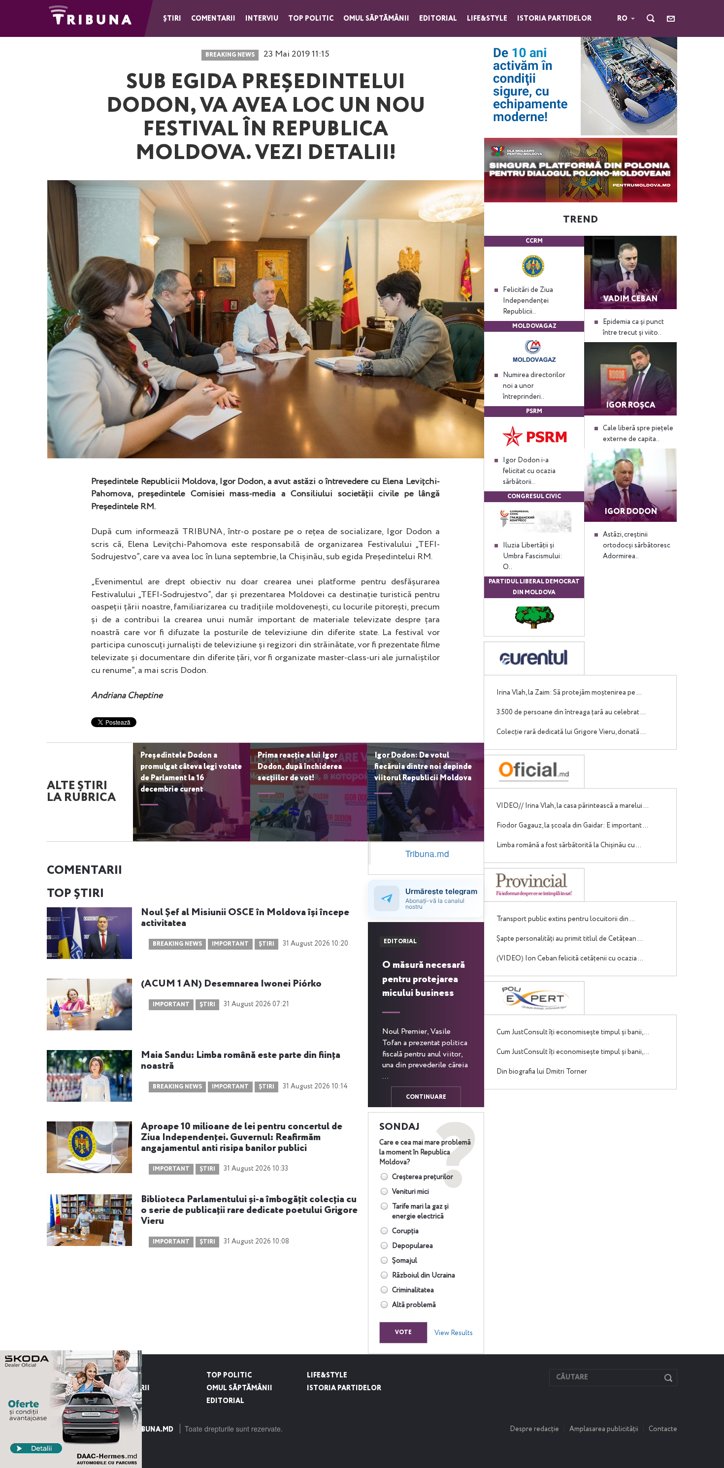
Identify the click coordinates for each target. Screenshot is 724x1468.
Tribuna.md (427, 853)
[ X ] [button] (131, 1360)
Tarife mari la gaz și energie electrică (420, 1211)
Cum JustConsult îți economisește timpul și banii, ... (572, 1032)
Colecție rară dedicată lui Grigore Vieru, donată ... (571, 732)
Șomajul (404, 1260)
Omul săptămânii (376, 18)
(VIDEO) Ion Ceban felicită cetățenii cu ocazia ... (569, 958)
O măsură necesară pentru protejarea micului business (423, 979)
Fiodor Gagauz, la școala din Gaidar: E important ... (572, 825)
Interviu (261, 18)
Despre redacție (534, 1429)
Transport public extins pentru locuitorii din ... (565, 919)
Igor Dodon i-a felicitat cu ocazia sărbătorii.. (529, 471)
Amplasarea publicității (603, 1429)
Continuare (426, 1097)
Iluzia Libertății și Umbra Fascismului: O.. (532, 556)
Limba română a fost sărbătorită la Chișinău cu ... (568, 845)
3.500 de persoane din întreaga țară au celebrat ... (571, 712)
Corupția (405, 1231)
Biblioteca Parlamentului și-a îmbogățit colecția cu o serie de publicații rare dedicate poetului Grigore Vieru (249, 1210)
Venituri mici (410, 1191)
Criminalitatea (413, 1290)
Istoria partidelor (554, 18)
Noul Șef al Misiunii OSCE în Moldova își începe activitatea (245, 918)
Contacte (663, 1429)
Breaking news (230, 55)
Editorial (438, 18)
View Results (453, 1333)
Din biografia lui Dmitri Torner (541, 1071)
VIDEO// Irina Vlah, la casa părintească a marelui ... (572, 805)
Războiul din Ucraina (423, 1275)
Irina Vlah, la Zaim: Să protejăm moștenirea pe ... (569, 692)
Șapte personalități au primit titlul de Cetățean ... (569, 938)
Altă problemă (414, 1305)
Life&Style (487, 18)
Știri (172, 18)
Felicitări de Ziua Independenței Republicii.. (528, 301)
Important (230, 944)
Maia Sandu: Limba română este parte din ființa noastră (240, 1061)
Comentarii (213, 18)
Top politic (310, 18)
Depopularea (412, 1246)
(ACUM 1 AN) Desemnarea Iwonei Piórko (231, 984)
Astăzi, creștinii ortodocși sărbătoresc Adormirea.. (636, 545)
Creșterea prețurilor (422, 1177)
